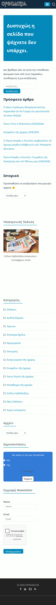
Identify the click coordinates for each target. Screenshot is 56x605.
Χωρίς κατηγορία (16, 410)
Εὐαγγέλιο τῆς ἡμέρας (19, 368)
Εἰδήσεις (11, 309)
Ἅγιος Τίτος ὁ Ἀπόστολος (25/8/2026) (23, 123)
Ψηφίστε (28, 479)
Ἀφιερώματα (14, 343)
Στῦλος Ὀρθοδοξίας (18, 393)
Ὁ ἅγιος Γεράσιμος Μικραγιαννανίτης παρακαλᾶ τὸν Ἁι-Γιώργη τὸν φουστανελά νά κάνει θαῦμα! (26, 111)
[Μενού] (47, 4)
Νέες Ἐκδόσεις (15, 401)
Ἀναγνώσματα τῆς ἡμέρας (21, 359)
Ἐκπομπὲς (12, 351)
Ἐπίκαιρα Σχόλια (16, 334)
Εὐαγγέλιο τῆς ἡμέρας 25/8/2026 (21, 132)
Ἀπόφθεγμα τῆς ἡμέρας (19, 384)
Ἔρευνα (11, 326)
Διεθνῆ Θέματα (15, 317)
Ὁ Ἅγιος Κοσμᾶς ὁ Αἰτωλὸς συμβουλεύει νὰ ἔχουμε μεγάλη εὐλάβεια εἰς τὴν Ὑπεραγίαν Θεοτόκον (27, 144)
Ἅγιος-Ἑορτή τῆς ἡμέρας (20, 376)
